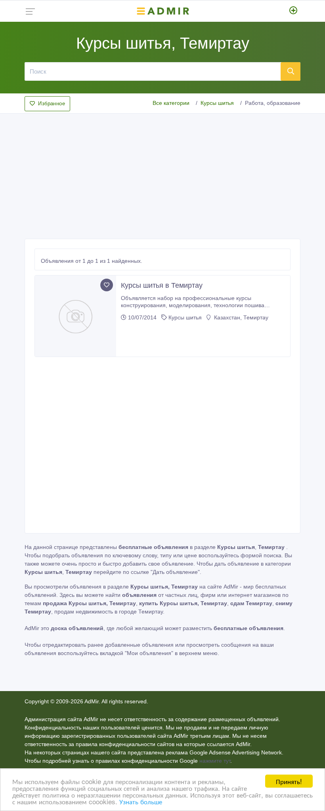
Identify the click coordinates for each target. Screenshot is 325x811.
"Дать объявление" (175, 572)
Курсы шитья (217, 103)
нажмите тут (214, 761)
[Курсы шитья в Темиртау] (75, 316)
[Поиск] (290, 71)
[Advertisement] (162, 173)
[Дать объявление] (293, 11)
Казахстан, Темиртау (240, 317)
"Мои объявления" (149, 653)
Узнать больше (140, 801)
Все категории (171, 103)
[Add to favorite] (106, 285)
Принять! (289, 781)
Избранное (51, 103)
